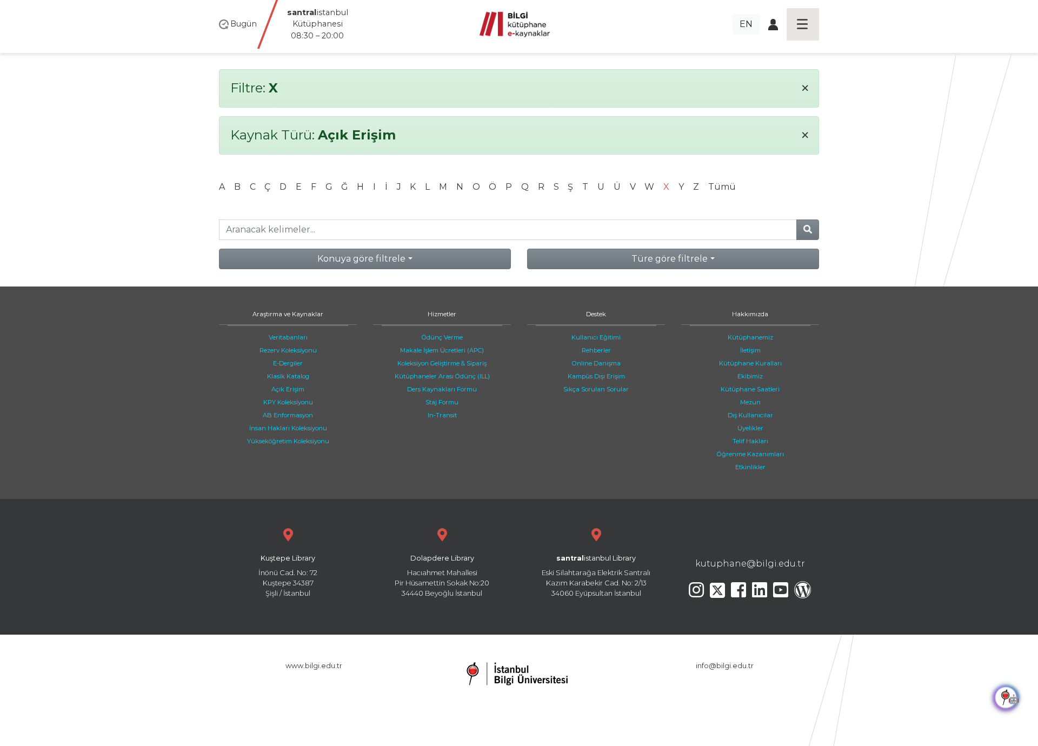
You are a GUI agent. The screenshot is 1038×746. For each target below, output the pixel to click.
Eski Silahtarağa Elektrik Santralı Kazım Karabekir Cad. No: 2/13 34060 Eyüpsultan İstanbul (596, 576)
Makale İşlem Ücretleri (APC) (442, 350)
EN (746, 24)
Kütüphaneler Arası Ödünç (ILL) (442, 376)
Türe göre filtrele (669, 259)
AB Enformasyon (288, 415)
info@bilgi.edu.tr (725, 666)
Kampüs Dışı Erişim (596, 376)
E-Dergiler (288, 363)
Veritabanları (288, 337)
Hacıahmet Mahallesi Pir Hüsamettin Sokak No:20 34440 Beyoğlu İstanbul (442, 576)
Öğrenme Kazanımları (750, 454)
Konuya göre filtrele (361, 259)
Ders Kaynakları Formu (442, 389)
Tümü (722, 187)
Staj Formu (441, 402)
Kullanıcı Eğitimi (596, 337)
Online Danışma (596, 363)
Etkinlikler (750, 467)
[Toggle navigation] (803, 24)
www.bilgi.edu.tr (313, 666)
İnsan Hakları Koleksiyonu (288, 428)
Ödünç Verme (442, 337)
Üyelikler (750, 428)
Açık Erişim (287, 389)
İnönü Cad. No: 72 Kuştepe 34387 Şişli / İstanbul (287, 576)
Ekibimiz (750, 376)
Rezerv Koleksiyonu (288, 350)
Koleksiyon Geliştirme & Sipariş (442, 363)
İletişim (750, 350)
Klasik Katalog (288, 376)
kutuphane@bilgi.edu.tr (750, 563)
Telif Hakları (750, 441)
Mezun (750, 402)
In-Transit (442, 415)
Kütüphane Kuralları (750, 363)
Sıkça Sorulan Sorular (596, 389)
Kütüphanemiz (750, 337)
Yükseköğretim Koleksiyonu (288, 441)
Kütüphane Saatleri (750, 389)
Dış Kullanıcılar (750, 415)
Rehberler (596, 350)
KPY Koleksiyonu (288, 402)
